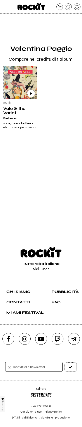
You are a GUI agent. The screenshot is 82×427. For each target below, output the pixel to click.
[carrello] (59, 6)
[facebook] (8, 339)
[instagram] (25, 339)
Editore (38, 391)
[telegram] (74, 339)
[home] (31, 6)
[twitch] (57, 339)
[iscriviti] (71, 367)
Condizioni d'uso (31, 411)
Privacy (3, 405)
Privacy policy (53, 411)
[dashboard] (77, 6)
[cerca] (68, 6)
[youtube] (41, 339)
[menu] (5, 6)
